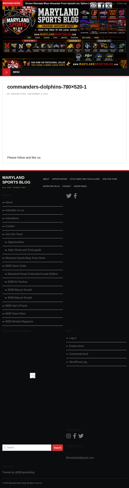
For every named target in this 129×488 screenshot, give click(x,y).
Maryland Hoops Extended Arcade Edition (33, 273)
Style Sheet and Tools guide (85, 179)
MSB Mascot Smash (20, 289)
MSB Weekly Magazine (19, 321)
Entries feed (76, 346)
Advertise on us (51, 186)
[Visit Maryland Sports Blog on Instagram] (68, 437)
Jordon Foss (18, 94)
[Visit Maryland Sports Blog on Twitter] (69, 196)
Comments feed (78, 354)
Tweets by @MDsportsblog (18, 472)
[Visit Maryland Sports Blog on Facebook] (75, 196)
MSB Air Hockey (17, 281)
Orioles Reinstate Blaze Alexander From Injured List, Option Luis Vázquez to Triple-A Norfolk (70, 3)
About (46, 179)
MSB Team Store (15, 313)
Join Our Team (109, 179)
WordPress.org (78, 362)
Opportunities (59, 179)
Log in (73, 338)
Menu (16, 72)
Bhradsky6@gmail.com (80, 457)
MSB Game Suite (15, 265)
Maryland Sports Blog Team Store (25, 258)
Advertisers (80, 186)
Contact (66, 186)
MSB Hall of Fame (16, 305)
